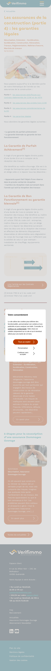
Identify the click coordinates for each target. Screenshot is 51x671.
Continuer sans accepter (23, 353)
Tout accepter (24, 342)
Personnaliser (23, 348)
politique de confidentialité (17, 329)
